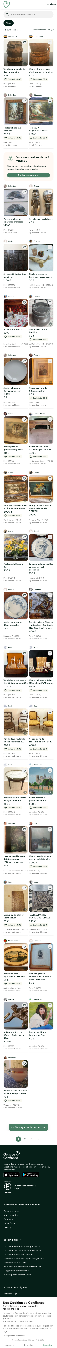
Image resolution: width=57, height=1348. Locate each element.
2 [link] (25, 1139)
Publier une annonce (28, 175)
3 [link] (31, 1139)
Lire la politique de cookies (14, 1335)
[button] (52, 30)
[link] (45, 1139)
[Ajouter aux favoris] (24, 42)
